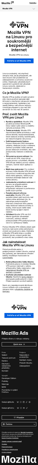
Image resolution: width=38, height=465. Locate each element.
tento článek (26, 277)
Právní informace (7, 447)
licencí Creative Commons (10, 438)
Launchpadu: (8, 258)
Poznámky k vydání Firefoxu (10, 391)
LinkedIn (23, 402)
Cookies (4, 444)
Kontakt (5, 371)
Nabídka (32, 3)
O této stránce (6, 452)
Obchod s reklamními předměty (6, 366)
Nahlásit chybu (25, 360)
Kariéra (4, 361)
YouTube (24, 408)
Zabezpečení (24, 366)
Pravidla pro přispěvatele (10, 449)
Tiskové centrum (8, 358)
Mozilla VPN (7, 9)
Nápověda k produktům (24, 356)
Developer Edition (9, 378)
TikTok (26, 402)
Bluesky (17, 402)
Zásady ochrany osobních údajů (12, 441)
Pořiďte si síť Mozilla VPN (19, 61)
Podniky (5, 381)
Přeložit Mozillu (25, 363)
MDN (4, 387)
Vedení (4, 355)
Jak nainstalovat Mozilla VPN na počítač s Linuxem (20, 270)
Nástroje (5, 384)
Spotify (29, 402)
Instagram (20, 402)
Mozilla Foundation (27, 432)
